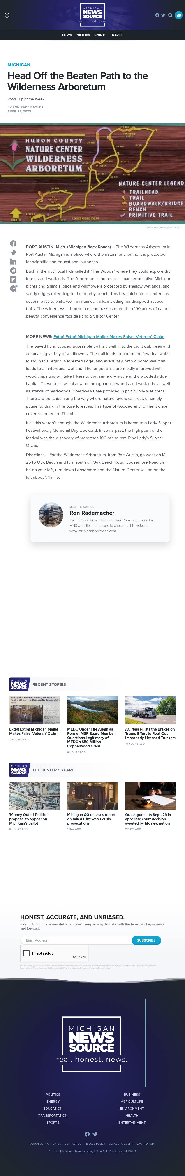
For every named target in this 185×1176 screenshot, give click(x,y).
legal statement (26, 968)
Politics (83, 35)
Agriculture (132, 1101)
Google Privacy (89, 968)
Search (170, 15)
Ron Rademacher (28, 107)
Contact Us (73, 1143)
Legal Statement (121, 1143)
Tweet (13, 252)
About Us (36, 1143)
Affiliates (54, 1143)
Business (132, 1094)
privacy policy (148, 966)
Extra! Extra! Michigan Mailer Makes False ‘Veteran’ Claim (108, 336)
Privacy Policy (95, 1143)
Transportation (52, 1115)
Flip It (13, 279)
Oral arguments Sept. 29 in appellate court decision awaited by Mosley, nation (148, 819)
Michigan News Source (92, 1044)
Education (52, 1108)
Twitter (163, 15)
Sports (100, 35)
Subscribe (179, 15)
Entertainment (132, 1122)
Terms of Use (104, 968)
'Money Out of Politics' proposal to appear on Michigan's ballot (28, 819)
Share (13, 243)
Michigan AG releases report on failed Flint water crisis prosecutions (91, 819)
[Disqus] (92, 614)
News (67, 35)
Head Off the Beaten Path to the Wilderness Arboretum (92, 15)
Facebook (157, 15)
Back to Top (145, 1143)
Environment (132, 1108)
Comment (13, 288)
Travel (116, 35)
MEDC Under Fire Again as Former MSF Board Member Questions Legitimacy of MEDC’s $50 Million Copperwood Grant (91, 738)
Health (132, 1115)
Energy (53, 1101)
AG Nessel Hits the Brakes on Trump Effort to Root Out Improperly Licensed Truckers (150, 733)
